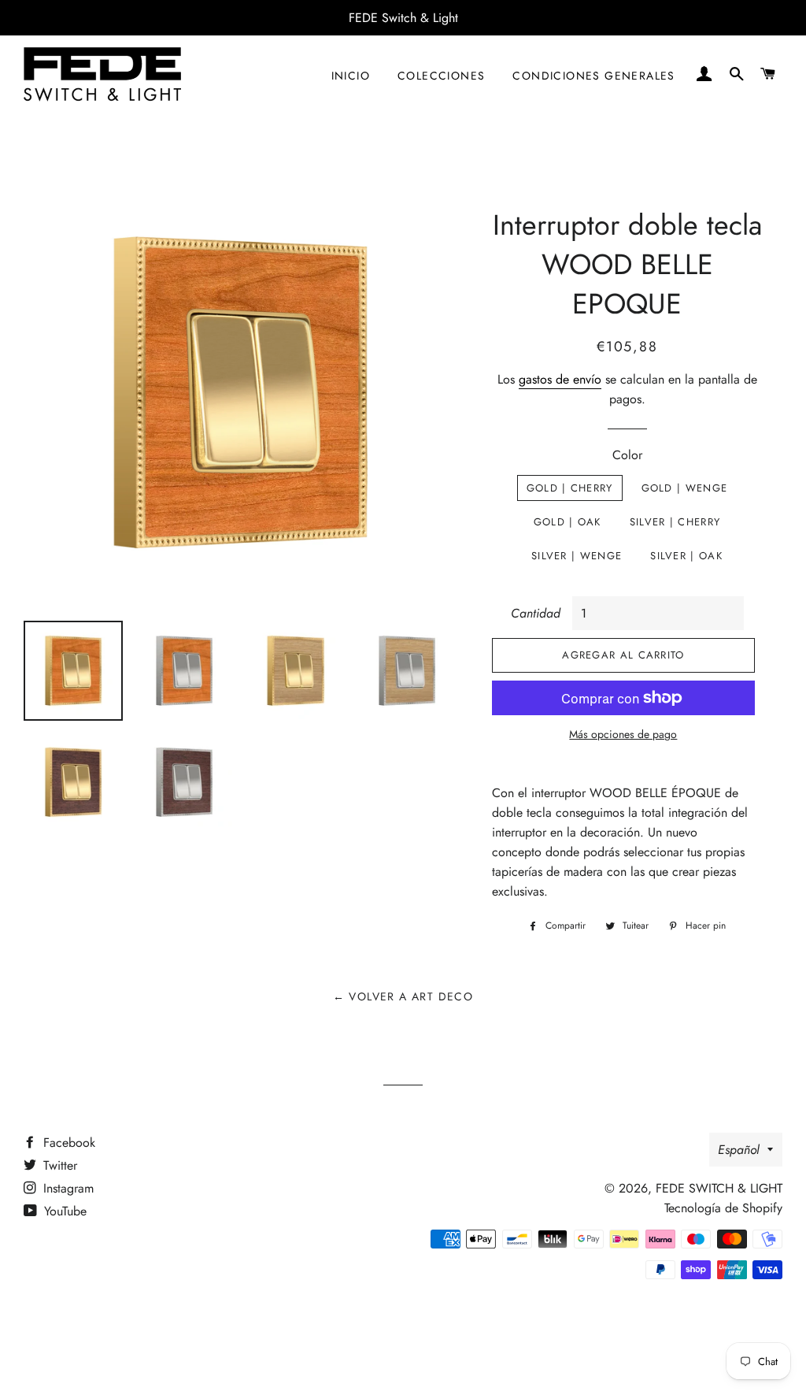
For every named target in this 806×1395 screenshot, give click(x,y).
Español (739, 1150)
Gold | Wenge (684, 487)
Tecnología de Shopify (723, 1208)
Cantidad (535, 613)
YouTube (63, 1211)
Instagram (66, 1188)
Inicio (350, 75)
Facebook (67, 1142)
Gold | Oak (567, 521)
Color (627, 455)
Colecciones (441, 75)
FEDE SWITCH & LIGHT (719, 1188)
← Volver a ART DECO (403, 996)
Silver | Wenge (576, 555)
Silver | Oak (686, 555)
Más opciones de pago (623, 734)
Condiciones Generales (593, 75)
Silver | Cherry (675, 521)
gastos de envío (560, 379)
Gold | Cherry (570, 487)
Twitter (58, 1165)
